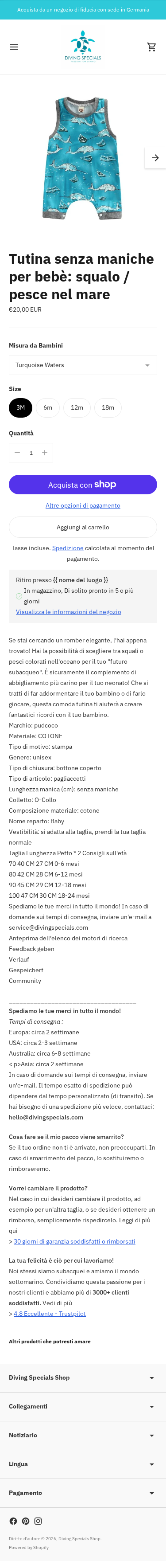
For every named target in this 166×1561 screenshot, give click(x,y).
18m (108, 407)
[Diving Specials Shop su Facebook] (13, 1521)
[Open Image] (83, 157)
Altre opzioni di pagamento (83, 505)
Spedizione (68, 548)
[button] (155, 157)
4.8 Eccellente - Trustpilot (50, 1314)
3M (20, 407)
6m (47, 407)
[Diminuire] (17, 452)
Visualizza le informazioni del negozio (68, 612)
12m (77, 407)
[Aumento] (45, 452)
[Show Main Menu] (14, 47)
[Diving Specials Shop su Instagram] (38, 1521)
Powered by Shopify (29, 1547)
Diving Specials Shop (79, 1538)
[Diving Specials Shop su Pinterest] (25, 1521)
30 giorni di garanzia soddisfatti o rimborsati (74, 1241)
